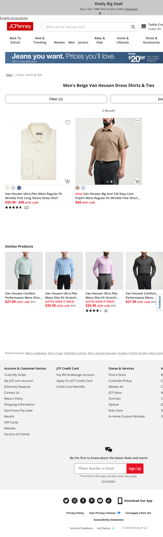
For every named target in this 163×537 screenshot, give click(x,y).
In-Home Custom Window (127, 416)
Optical (114, 404)
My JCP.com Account (18, 381)
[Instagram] (75, 500)
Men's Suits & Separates (102, 353)
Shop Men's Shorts (75, 353)
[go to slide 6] (119, 13)
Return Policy (13, 398)
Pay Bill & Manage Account (75, 375)
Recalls (9, 416)
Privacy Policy (75, 513)
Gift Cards (11, 422)
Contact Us (12, 393)
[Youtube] (100, 500)
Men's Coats (55, 353)
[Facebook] (83, 500)
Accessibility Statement (109, 520)
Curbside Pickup (120, 381)
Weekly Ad (116, 387)
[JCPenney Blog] (109, 500)
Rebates (10, 428)
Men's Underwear (36, 353)
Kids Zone (116, 410)
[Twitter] (66, 500)
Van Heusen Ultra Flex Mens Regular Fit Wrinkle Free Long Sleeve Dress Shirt (33, 196)
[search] (135, 27)
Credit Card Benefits (70, 387)
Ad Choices (103, 528)
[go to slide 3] (108, 13)
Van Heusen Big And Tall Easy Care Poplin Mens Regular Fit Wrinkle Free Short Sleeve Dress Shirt (106, 196)
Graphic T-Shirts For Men (133, 353)
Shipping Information (19, 404)
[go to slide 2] (104, 13)
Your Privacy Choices (102, 513)
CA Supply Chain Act (138, 513)
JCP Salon (115, 393)
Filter (56, 99)
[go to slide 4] (111, 13)
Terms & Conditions (81, 528)
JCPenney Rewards (17, 387)
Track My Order (15, 375)
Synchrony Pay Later (18, 410)
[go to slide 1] (100, 13)
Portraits (115, 398)
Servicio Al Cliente (17, 434)
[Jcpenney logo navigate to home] (20, 26)
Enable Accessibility (14, 18)
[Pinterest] (92, 500)
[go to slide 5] (115, 13)
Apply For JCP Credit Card (74, 381)
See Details (108, 481)
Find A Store (117, 375)
